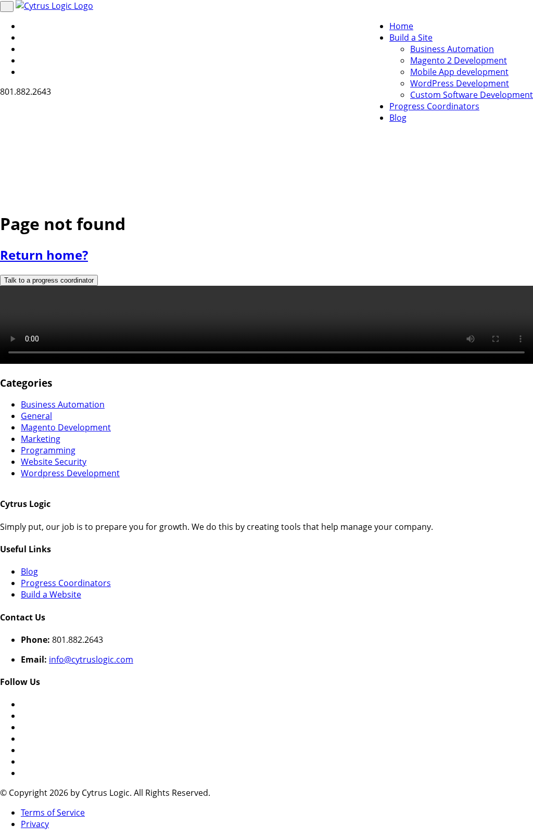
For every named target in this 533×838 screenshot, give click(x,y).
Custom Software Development (471, 94)
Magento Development (66, 427)
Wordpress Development (70, 473)
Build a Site (411, 37)
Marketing (40, 439)
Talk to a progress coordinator (49, 280)
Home (401, 26)
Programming (48, 450)
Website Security (53, 461)
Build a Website (51, 594)
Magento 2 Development (458, 60)
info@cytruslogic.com (91, 659)
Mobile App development (459, 72)
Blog (398, 117)
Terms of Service (53, 812)
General (36, 416)
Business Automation (452, 49)
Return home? (44, 254)
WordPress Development (459, 83)
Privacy (35, 824)
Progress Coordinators (434, 106)
